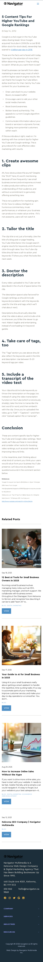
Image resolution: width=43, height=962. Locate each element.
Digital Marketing (14, 605)
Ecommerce (27, 794)
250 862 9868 (8, 890)
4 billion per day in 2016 (21, 50)
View (6, 611)
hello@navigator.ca (28, 889)
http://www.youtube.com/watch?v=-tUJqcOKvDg (17, 501)
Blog (4, 605)
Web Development (9, 796)
